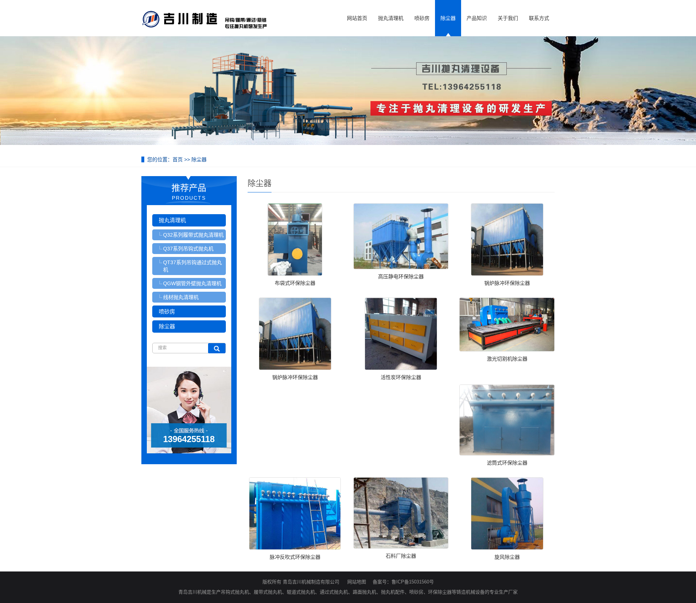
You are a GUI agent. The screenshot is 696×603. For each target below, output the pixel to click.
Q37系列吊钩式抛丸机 (188, 248)
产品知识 (477, 18)
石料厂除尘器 (401, 556)
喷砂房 (422, 18)
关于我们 (508, 18)
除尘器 (448, 18)
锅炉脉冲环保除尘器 (507, 283)
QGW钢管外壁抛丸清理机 (192, 283)
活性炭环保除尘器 (401, 377)
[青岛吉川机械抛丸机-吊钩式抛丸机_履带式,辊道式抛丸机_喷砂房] (204, 15)
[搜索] (216, 348)
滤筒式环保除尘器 (507, 463)
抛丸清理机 (390, 18)
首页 (178, 159)
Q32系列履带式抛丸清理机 (193, 235)
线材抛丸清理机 (181, 297)
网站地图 (356, 582)
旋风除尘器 (507, 557)
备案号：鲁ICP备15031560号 (403, 582)
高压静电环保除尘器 (401, 276)
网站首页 (357, 18)
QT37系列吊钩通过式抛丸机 (192, 266)
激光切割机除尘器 (507, 359)
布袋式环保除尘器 (295, 283)
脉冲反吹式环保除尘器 (295, 557)
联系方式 (539, 18)
